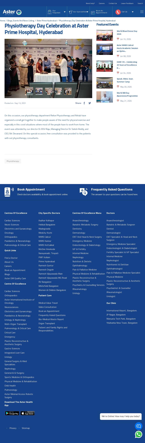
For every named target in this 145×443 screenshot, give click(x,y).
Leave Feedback (127, 3)
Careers (102, 3)
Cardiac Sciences (12, 220)
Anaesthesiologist (115, 220)
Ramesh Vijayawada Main (51, 273)
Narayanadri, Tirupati (48, 253)
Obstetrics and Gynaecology (18, 228)
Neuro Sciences (12, 224)
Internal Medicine (80, 253)
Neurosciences (11, 307)
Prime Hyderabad (47, 261)
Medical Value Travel (48, 303)
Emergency (10, 336)
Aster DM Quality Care (15, 278)
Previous (10, 68)
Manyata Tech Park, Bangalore (121, 318)
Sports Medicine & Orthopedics (19, 377)
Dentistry (77, 228)
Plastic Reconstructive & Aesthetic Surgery (16, 342)
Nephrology (10, 368)
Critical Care (10, 332)
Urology (8, 357)
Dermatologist (113, 232)
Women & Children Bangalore (52, 290)
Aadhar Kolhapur (46, 220)
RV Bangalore (45, 282)
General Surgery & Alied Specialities (16, 362)
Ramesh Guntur (46, 265)
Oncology (9, 232)
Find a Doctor (11, 258)
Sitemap (26, 428)
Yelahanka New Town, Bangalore (121, 322)
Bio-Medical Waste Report (51, 319)
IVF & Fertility (79, 249)
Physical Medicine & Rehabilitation (21, 381)
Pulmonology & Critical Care (18, 245)
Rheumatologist (114, 292)
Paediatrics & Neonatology (17, 241)
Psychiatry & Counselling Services (88, 285)
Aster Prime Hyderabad (47, 20)
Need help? (90, 3)
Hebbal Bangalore (47, 224)
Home (2, 20)
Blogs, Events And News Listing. (21, 20)
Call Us (124, 11)
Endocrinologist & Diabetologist (121, 248)
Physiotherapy (13, 161)
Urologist (110, 296)
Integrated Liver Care (14, 352)
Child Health (10, 385)
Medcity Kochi (45, 232)
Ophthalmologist (114, 268)
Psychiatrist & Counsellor (118, 288)
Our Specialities (80, 11)
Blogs (7, 274)
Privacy (12, 428)
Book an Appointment (15, 270)
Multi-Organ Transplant (16, 324)
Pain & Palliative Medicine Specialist (123, 272)
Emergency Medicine (82, 241)
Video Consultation (47, 307)
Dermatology (78, 232)
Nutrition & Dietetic (81, 261)
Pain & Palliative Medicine (84, 269)
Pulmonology (11, 389)
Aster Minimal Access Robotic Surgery (19, 395)
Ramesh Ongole (46, 269)
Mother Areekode (47, 249)
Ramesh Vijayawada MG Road (53, 277)
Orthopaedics (11, 237)
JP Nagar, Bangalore (116, 314)
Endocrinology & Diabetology (86, 245)
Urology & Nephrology (15, 319)
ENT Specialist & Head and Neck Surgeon (121, 238)
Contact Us (113, 3)
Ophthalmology (79, 265)
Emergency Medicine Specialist (121, 244)
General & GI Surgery (14, 373)
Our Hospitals (56, 11)
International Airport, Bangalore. (121, 310)
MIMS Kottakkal (46, 245)
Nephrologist (112, 260)
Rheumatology (79, 289)
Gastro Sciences (12, 348)
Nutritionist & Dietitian (117, 264)
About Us (9, 262)
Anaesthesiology (80, 220)
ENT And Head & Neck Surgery (87, 237)
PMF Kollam (44, 257)
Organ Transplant (47, 323)
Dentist (110, 228)
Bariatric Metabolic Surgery (85, 224)
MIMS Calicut (45, 237)
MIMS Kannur (45, 241)
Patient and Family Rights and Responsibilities (53, 329)
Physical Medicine (114, 276)
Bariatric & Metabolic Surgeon (120, 224)
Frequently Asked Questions (52, 315)
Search (140, 3)
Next (86, 68)
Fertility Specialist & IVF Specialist (122, 252)
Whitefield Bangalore (48, 286)
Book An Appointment (101, 11)
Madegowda (44, 228)
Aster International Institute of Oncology (20, 301)
